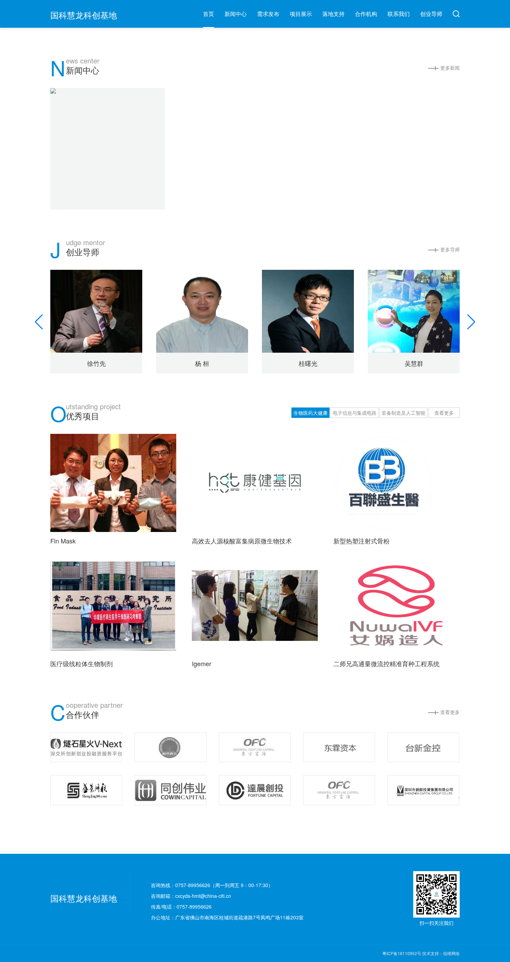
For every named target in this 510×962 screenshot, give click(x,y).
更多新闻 (450, 67)
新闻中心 (235, 14)
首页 (208, 14)
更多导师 (450, 249)
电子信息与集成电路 (354, 412)
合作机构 (366, 14)
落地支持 (333, 14)
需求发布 (268, 14)
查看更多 (444, 412)
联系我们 (399, 14)
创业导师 (431, 14)
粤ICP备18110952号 (402, 953)
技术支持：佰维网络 (441, 953)
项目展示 (301, 14)
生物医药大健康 (311, 412)
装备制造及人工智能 (403, 412)
